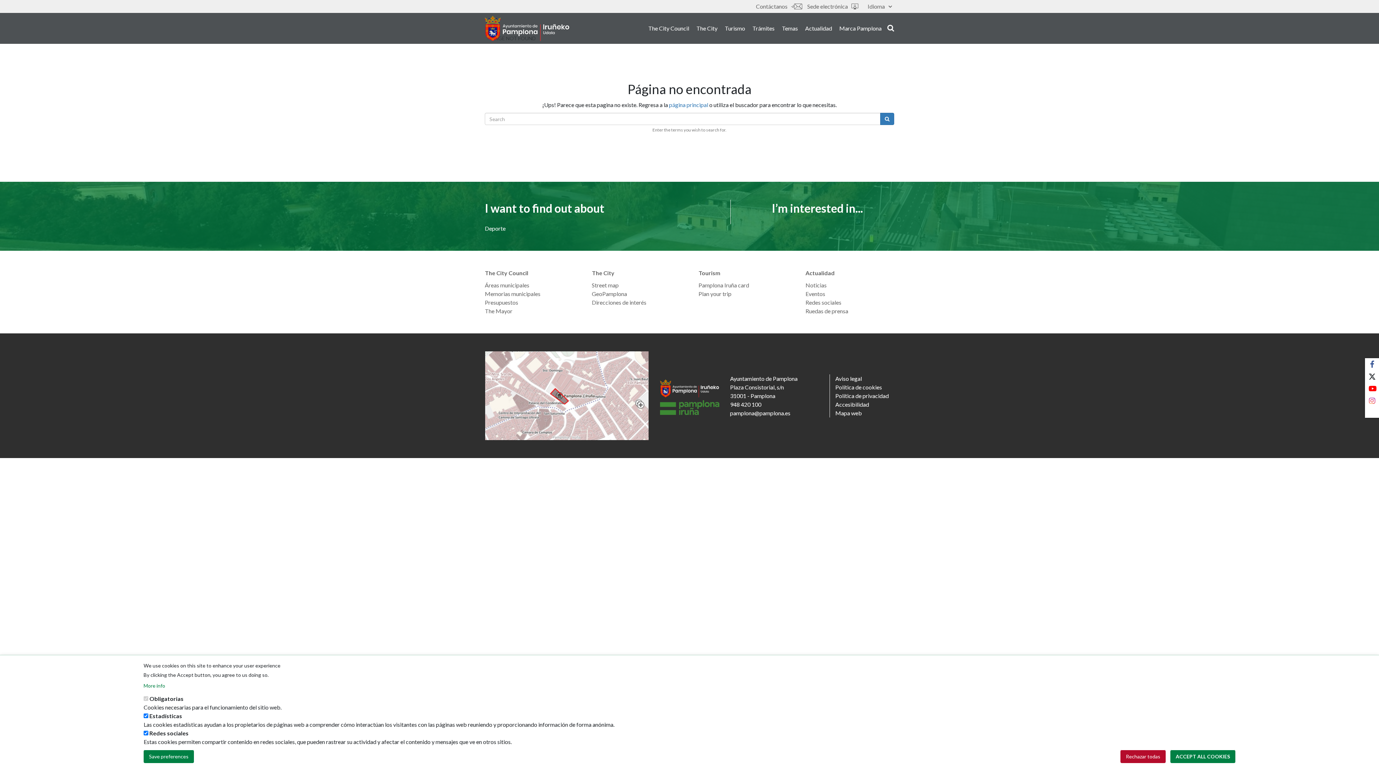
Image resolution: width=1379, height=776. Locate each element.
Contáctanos (772, 6)
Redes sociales (823, 302)
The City (707, 28)
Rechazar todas (1143, 756)
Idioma (876, 6)
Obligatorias (166, 698)
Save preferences (169, 756)
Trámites (763, 28)
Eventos (815, 293)
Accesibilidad (852, 404)
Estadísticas (165, 715)
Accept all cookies (1203, 756)
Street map (605, 285)
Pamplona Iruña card (723, 285)
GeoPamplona (609, 293)
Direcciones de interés (619, 302)
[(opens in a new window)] (567, 395)
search (889, 28)
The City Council (668, 28)
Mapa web (848, 413)
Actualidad (818, 28)
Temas (790, 28)
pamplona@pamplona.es (760, 413)
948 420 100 (745, 404)
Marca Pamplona (860, 28)
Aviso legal (848, 378)
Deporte (495, 228)
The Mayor (498, 311)
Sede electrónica (827, 6)
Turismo (735, 28)
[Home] (527, 28)
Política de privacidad (862, 395)
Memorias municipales (512, 293)
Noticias (816, 285)
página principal (688, 104)
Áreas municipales (507, 285)
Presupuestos (501, 302)
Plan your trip (715, 293)
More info (154, 686)
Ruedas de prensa (826, 311)
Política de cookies (858, 387)
